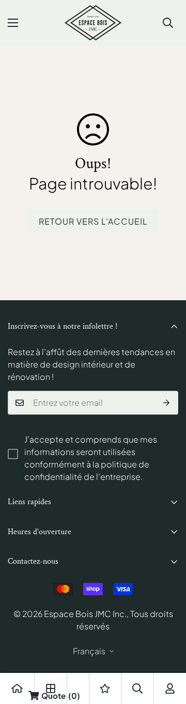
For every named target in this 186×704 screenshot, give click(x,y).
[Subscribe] (166, 403)
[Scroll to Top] (167, 649)
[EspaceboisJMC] (93, 23)
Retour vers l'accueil (93, 221)
